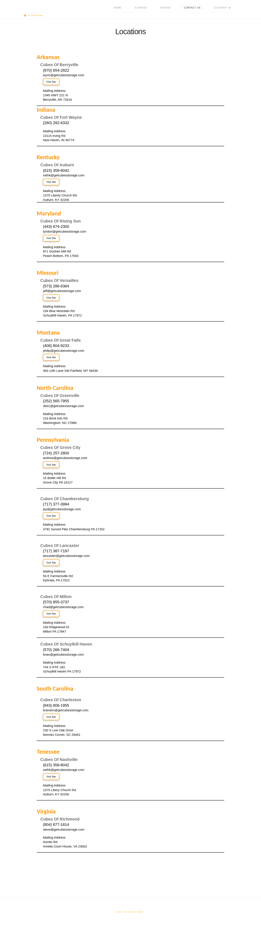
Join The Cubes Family (130, 912)
